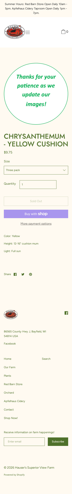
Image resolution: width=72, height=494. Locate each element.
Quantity (10, 183)
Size (7, 161)
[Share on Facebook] (15, 274)
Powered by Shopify (14, 474)
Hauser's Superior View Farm (34, 467)
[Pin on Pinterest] (30, 274)
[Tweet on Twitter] (22, 274)
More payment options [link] (36, 223)
